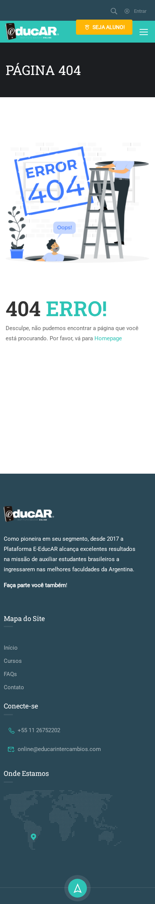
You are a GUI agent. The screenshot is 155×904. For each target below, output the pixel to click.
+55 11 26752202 (39, 730)
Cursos (13, 661)
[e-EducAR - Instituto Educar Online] (32, 32)
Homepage (108, 338)
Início (11, 647)
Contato (14, 687)
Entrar (140, 11)
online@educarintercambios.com (59, 749)
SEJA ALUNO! (109, 27)
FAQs (10, 674)
